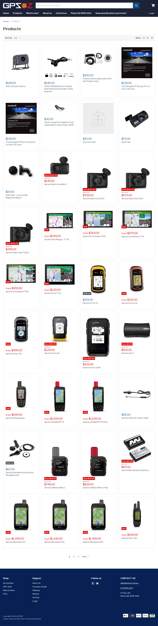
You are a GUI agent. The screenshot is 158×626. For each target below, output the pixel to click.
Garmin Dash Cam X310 (132, 198)
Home (6, 13)
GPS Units (7, 587)
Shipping (36, 590)
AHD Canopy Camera (15, 86)
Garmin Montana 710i (54, 542)
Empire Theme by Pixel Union (14, 619)
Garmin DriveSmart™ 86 (17, 291)
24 (144, 38)
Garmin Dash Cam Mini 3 (55, 184)
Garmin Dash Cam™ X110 (17, 252)
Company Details (39, 587)
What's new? (32, 13)
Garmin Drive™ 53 (52, 293)
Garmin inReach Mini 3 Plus (95, 487)
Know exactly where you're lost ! (111, 13)
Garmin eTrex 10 (90, 303)
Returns (35, 594)
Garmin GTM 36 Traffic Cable (134, 418)
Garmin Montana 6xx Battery (135, 470)
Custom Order (89, 142)
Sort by (8, 38)
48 (152, 38)
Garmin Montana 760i (93, 542)
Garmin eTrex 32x (14, 354)
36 (148, 38)
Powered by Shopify (33, 619)
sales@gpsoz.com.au (129, 583)
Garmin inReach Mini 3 (54, 487)
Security (35, 597)
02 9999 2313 (126, 588)
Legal (34, 601)
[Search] (136, 5)
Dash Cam (126, 142)
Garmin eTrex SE (52, 353)
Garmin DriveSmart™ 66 (94, 236)
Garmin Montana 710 (15, 542)
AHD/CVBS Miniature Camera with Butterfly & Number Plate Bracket (58, 89)
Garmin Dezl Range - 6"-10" (56, 239)
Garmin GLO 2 (127, 353)
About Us (36, 583)
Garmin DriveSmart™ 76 (132, 236)
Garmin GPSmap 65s (15, 418)
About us (47, 13)
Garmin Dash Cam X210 (93, 198)
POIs (5, 594)
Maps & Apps (9, 590)
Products (17, 13)
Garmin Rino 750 (129, 538)
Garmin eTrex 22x (129, 303)
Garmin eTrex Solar (92, 367)
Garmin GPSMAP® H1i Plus (95, 422)
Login (151, 13)
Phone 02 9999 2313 (81, 13)
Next (85, 556)
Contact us (61, 13)
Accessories (8, 583)
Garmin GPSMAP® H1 (54, 422)
